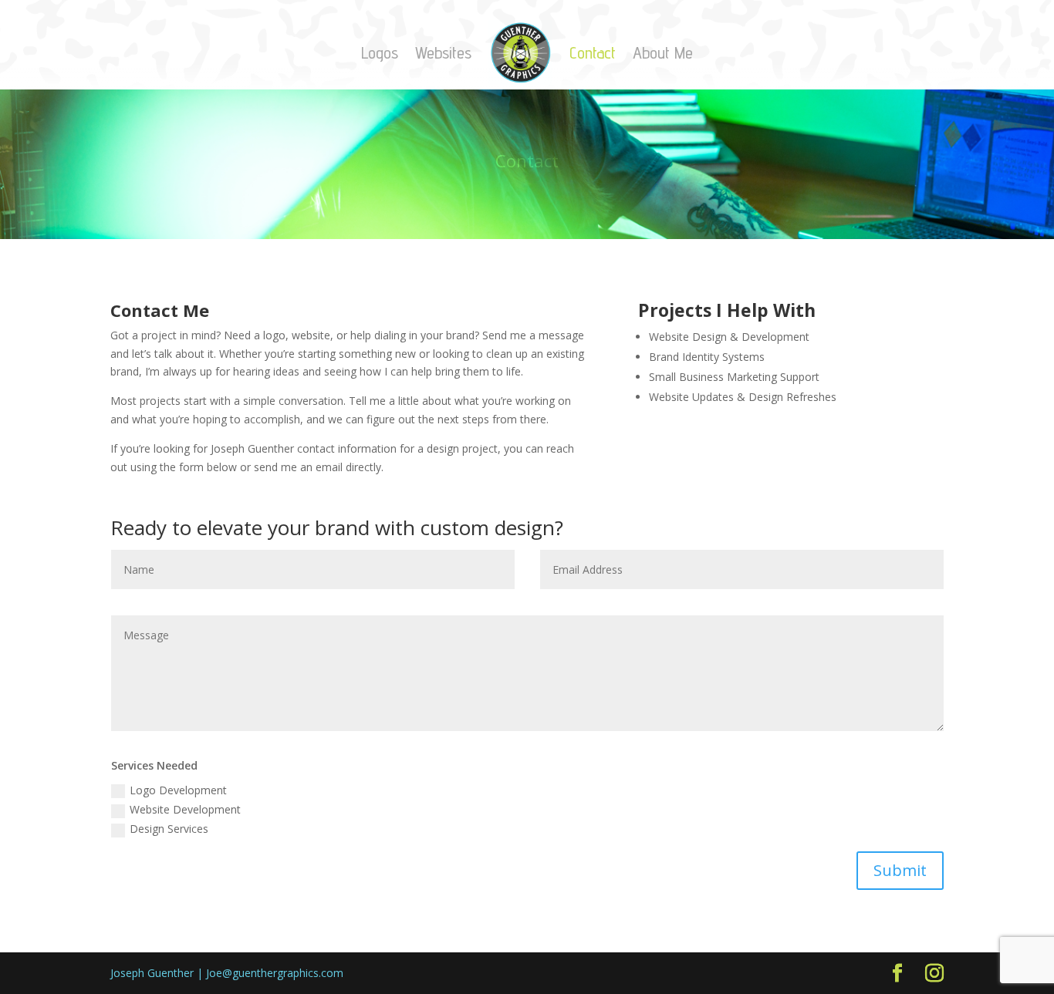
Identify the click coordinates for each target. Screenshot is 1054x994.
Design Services (169, 828)
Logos (379, 52)
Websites (443, 52)
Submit (900, 870)
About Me (663, 52)
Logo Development (178, 790)
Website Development (185, 809)
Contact (592, 52)
